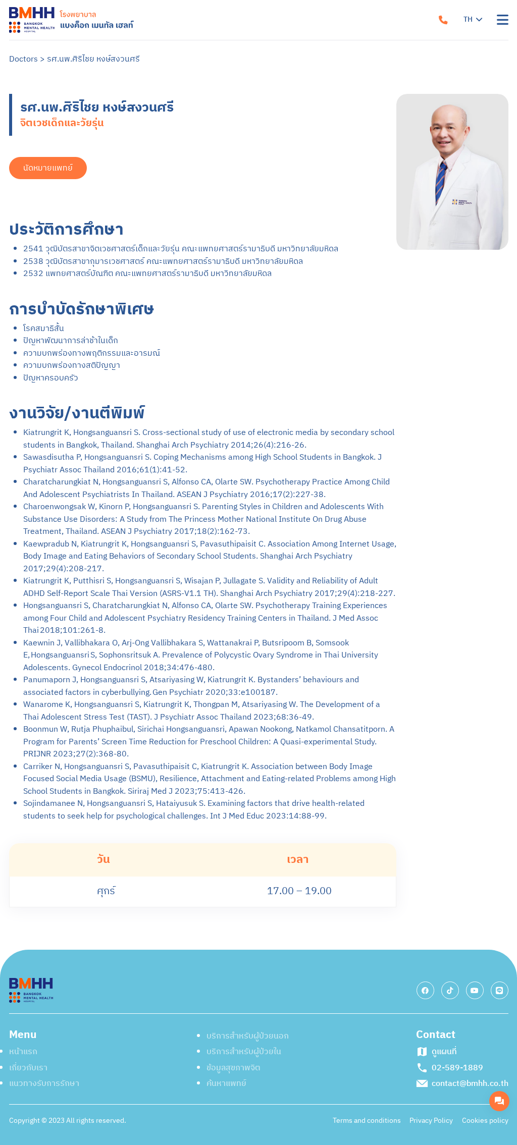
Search (300, 234)
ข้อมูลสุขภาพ (300, 174)
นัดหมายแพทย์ (330, 298)
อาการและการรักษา (314, 144)
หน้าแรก (291, 24)
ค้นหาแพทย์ (298, 204)
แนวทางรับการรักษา (315, 84)
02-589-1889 (450, 299)
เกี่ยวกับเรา (297, 54)
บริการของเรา (303, 114)
